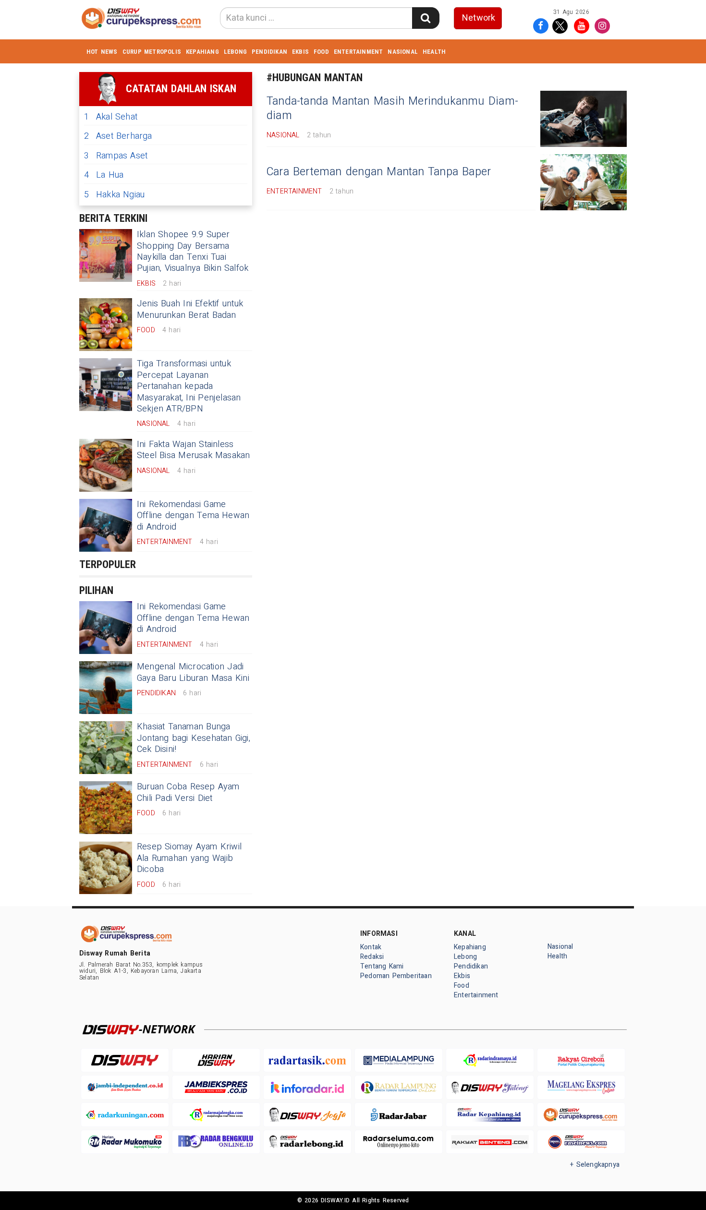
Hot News (102, 51)
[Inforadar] (307, 1087)
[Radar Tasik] (307, 1060)
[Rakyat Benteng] (490, 1142)
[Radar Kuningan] (125, 1114)
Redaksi (372, 957)
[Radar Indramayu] (490, 1060)
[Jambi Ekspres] (216, 1087)
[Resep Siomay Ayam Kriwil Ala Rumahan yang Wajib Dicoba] (105, 867)
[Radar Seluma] (398, 1142)
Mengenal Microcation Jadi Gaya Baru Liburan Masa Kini (193, 672)
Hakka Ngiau (114, 194)
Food (321, 51)
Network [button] (478, 18)
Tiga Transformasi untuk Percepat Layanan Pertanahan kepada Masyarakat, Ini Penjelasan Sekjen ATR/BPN (189, 386)
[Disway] (125, 1060)
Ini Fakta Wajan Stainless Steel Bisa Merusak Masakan (193, 450)
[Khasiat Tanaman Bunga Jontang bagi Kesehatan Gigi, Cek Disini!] (105, 747)
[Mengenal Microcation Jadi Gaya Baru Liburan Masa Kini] (105, 687)
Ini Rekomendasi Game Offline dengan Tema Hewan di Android (193, 515)
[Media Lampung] (398, 1060)
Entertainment (358, 51)
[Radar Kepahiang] (490, 1114)
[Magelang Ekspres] (581, 1087)
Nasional (403, 51)
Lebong (235, 51)
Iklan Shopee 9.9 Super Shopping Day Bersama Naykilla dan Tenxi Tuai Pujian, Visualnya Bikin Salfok (192, 251)
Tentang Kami (382, 966)
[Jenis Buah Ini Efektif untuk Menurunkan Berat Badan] (105, 324)
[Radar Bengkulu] (216, 1142)
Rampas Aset (115, 155)
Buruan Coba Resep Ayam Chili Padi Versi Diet (188, 792)
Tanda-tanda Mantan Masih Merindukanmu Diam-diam (392, 108)
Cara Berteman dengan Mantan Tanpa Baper (379, 172)
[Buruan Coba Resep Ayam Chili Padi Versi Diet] (105, 807)
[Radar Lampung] (398, 1087)
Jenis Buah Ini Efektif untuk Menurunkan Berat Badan (190, 309)
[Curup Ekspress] (581, 1114)
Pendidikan (269, 51)
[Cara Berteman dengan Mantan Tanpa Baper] (583, 182)
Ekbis (300, 51)
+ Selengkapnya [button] (595, 1165)
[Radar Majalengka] (216, 1114)
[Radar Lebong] (307, 1142)
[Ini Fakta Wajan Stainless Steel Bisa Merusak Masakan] (105, 465)
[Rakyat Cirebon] (581, 1060)
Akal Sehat (110, 116)
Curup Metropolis (151, 51)
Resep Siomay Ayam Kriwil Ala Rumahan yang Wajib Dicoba (189, 858)
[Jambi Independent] (125, 1087)
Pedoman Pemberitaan (396, 976)
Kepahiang (202, 51)
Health (434, 51)
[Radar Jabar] (398, 1114)
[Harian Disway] (216, 1060)
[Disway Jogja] (307, 1114)
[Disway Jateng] (490, 1087)
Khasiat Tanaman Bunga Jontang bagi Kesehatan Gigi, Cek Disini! (193, 738)
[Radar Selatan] (581, 1142)
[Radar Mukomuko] (125, 1142)
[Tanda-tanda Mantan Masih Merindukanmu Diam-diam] (583, 119)
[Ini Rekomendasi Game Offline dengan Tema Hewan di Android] (105, 525)
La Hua (103, 175)
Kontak (370, 947)
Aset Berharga (118, 136)
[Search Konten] (425, 18)
